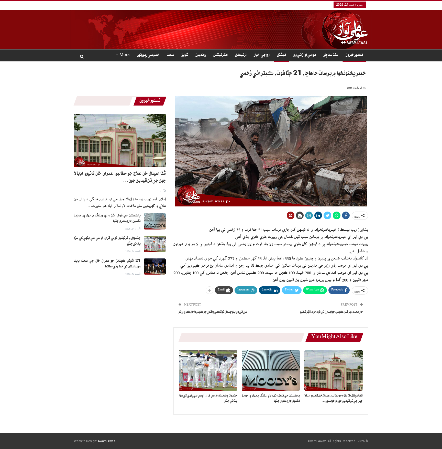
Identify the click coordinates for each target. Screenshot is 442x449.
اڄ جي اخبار (262, 55)
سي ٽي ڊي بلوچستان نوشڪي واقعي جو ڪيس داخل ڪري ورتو (213, 312)
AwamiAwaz (106, 441)
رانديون (200, 55)
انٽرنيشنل (220, 55)
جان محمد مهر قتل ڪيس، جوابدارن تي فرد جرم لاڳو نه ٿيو (331, 312)
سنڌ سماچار (331, 55)
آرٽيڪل (241, 55)
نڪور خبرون (354, 55)
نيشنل (281, 55)
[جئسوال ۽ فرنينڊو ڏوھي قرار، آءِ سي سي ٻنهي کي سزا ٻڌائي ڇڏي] (208, 370)
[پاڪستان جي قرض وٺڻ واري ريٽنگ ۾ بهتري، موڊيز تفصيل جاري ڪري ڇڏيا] (271, 370)
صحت (170, 55)
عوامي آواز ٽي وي (304, 55)
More (124, 55)
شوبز (184, 55)
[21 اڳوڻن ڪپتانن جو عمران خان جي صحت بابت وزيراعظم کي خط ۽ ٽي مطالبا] (155, 266)
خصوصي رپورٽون (148, 55)
